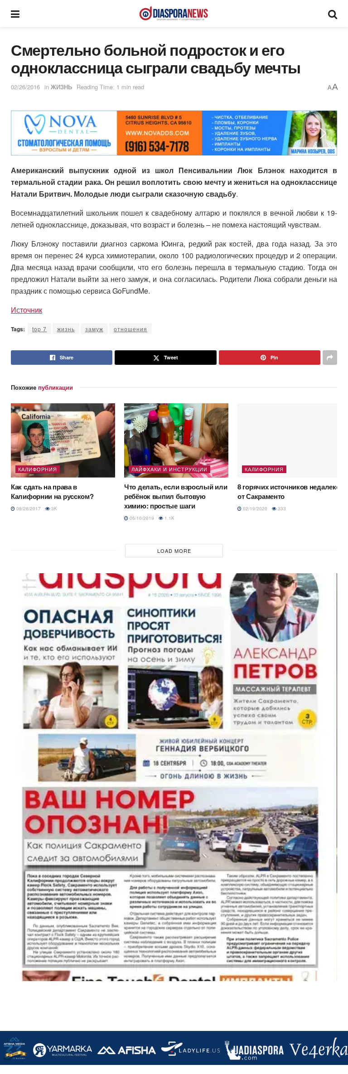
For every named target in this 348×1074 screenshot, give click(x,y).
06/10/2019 (141, 518)
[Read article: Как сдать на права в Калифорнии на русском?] (63, 440)
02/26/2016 (25, 86)
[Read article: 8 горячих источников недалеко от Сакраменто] (289, 440)
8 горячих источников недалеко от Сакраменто (288, 491)
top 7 (39, 329)
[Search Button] (332, 13)
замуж (94, 329)
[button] (25, 133)
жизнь (66, 329)
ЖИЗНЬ (61, 86)
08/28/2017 (28, 508)
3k (53, 508)
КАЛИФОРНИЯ (37, 469)
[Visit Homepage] (173, 14)
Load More (174, 550)
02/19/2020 (254, 508)
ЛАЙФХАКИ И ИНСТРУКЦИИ (169, 469)
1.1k (168, 518)
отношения (130, 329)
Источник (26, 310)
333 (281, 508)
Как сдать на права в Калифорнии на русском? (52, 491)
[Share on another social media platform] (330, 357)
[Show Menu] (15, 13)
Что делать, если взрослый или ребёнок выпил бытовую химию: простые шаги (175, 496)
